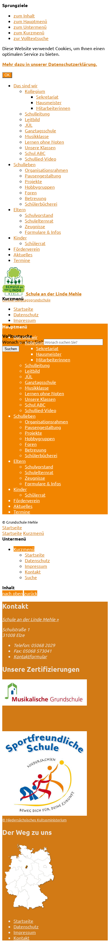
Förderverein (27, 249)
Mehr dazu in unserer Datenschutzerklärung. (49, 64)
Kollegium (35, 91)
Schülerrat (35, 243)
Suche (31, 577)
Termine (22, 260)
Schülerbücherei (41, 203)
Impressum (25, 320)
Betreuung (35, 198)
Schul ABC (35, 153)
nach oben (12, 593)
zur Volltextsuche (31, 38)
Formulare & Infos (43, 232)
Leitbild (32, 119)
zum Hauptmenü (30, 21)
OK (7, 75)
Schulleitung (37, 113)
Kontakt (33, 571)
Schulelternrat (39, 220)
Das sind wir (26, 85)
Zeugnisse (35, 226)
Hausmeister (48, 102)
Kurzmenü (33, 533)
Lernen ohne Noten (44, 141)
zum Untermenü (30, 27)
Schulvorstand (39, 215)
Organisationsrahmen (46, 170)
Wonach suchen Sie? (22, 341)
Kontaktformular (30, 656)
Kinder (20, 237)
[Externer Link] (44, 703)
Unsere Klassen (40, 147)
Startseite (23, 309)
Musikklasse (37, 136)
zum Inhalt (24, 15)
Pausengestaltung (43, 175)
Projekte (33, 181)
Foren (31, 192)
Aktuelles (23, 254)
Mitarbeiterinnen (53, 108)
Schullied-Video (40, 158)
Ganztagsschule (40, 130)
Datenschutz (26, 314)
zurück (30, 593)
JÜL (28, 125)
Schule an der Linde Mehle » (30, 619)
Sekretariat (47, 96)
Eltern (20, 209)
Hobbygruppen (40, 187)
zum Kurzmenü (29, 32)
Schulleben (25, 164)
